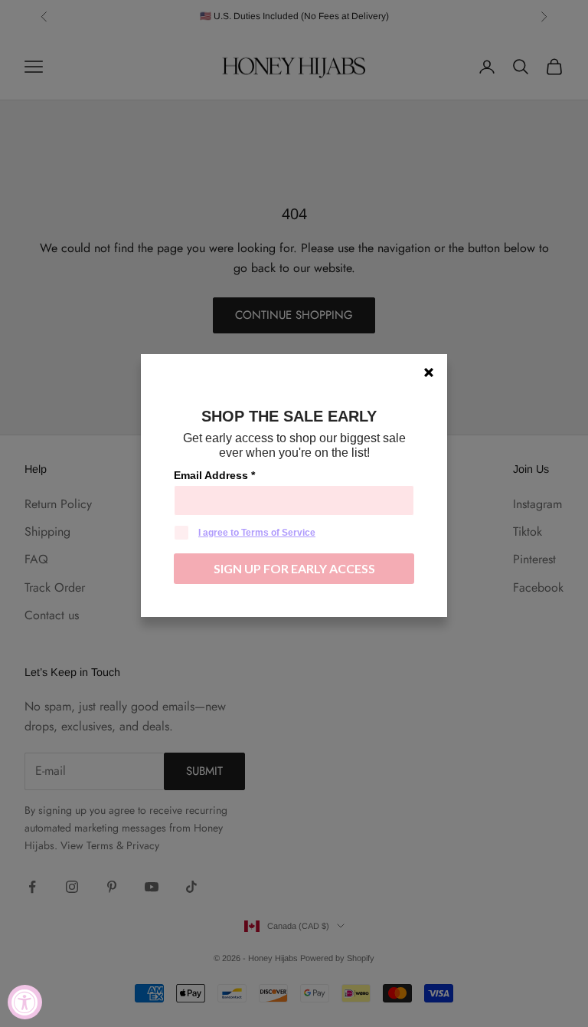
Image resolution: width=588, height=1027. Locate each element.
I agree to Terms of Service (256, 532)
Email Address (214, 475)
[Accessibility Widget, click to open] (25, 1002)
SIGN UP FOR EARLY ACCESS (294, 568)
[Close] (428, 372)
